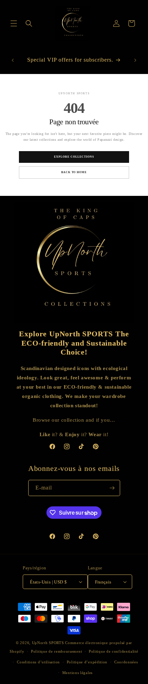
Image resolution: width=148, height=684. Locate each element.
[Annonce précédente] (12, 60)
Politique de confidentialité (113, 651)
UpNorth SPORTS (48, 643)
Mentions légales (77, 673)
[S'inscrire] (112, 488)
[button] (13, 23)
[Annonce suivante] (135, 60)
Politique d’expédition (87, 662)
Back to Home (74, 172)
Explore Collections (74, 156)
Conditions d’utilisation (38, 662)
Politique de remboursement (56, 651)
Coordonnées (126, 662)
